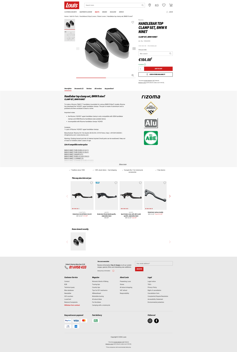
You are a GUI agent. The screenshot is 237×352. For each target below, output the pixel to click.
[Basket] (171, 5)
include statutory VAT (149, 80)
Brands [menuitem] (104, 12)
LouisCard (67, 299)
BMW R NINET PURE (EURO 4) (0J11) (76, 150)
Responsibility (124, 293)
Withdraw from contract (72, 305)
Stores (122, 284)
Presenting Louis (125, 281)
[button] (143, 5)
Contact (66, 281)
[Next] (134, 48)
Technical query (69, 287)
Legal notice (152, 281)
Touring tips (96, 284)
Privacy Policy (152, 287)
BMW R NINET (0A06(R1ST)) (73, 154)
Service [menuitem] (121, 12)
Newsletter (67, 293)
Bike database (69, 290)
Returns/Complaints (70, 302)
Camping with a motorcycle (101, 305)
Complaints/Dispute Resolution (158, 296)
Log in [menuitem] (171, 12)
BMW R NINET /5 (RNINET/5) (74, 158)
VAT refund (123, 290)
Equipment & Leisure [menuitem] (86, 12)
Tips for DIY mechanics (99, 290)
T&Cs (149, 284)
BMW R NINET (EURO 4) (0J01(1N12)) (76, 156)
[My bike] (157, 5)
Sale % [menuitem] (97, 12)
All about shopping (126, 287)
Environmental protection (156, 302)
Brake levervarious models (155, 212)
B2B (65, 284)
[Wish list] (164, 5)
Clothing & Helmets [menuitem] (70, 12)
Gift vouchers (68, 296)
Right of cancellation (154, 290)
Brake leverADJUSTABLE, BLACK (82, 214)
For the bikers (96, 302)
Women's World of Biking (100, 281)
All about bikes (97, 299)
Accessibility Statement (155, 299)
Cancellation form (153, 293)
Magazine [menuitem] (113, 12)
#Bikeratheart (96, 293)
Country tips (96, 287)
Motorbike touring (98, 296)
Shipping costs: (142, 82)
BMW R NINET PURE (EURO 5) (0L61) (76, 152)
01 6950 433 (77, 267)
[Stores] (150, 5)
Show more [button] (122, 164)
